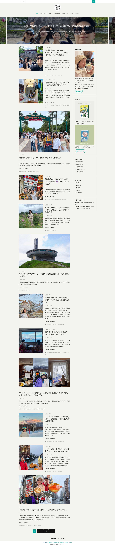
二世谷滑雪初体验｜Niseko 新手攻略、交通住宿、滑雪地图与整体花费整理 (57, 419)
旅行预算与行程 (79, 166)
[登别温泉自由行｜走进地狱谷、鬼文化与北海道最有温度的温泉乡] (31, 318)
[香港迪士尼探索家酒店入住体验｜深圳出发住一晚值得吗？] (31, 103)
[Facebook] (21, 1)
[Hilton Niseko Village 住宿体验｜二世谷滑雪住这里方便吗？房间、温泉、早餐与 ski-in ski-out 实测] (44, 386)
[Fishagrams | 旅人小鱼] (57, 10)
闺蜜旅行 (60, 75)
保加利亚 (48, 230)
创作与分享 (64, 13)
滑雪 (44, 409)
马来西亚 (42, 13)
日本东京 (78, 190)
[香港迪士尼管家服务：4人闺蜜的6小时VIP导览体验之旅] (44, 151)
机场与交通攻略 (79, 164)
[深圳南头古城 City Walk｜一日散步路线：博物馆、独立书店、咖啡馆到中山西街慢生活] (31, 70)
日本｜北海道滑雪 (58, 324)
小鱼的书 (71, 13)
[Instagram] (23, 1)
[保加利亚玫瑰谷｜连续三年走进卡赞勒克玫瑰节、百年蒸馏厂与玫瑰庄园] (31, 228)
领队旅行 (54, 230)
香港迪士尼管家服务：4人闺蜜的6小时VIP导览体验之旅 (40, 158)
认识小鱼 (77, 13)
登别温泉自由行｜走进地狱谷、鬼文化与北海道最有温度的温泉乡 (57, 300)
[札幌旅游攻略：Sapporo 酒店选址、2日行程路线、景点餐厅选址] (44, 503)
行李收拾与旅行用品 (80, 169)
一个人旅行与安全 (80, 171)
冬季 (48, 324)
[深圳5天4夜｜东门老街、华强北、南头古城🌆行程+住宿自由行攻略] (31, 199)
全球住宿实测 (57, 105)
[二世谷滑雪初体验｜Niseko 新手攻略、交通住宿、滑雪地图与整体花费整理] (31, 437)
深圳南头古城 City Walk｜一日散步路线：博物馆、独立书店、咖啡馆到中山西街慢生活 (57, 26)
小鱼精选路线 (57, 13)
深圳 (51, 75)
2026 (47, 47)
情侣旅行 (50, 324)
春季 (51, 230)
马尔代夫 (78, 182)
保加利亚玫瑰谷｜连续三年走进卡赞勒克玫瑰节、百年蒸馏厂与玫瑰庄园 (57, 210)
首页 (37, 13)
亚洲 (50, 47)
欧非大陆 (50, 204)
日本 (54, 324)
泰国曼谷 (78, 187)
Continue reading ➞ (58, 37)
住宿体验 (53, 79)
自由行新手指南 (79, 161)
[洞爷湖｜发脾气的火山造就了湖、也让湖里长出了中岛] (31, 352)
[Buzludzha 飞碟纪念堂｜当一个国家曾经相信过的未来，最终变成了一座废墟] (44, 267)
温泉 (63, 324)
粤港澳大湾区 (55, 75)
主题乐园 (52, 105)
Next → (52, 531)
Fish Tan (54, 29)
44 (46, 531)
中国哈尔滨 (78, 185)
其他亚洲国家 (79, 192)
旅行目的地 (49, 13)
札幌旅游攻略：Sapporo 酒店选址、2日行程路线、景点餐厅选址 (43, 510)
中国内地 (48, 75)
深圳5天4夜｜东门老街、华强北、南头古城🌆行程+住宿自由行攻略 (57, 181)
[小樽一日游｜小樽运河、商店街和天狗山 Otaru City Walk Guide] (31, 469)
